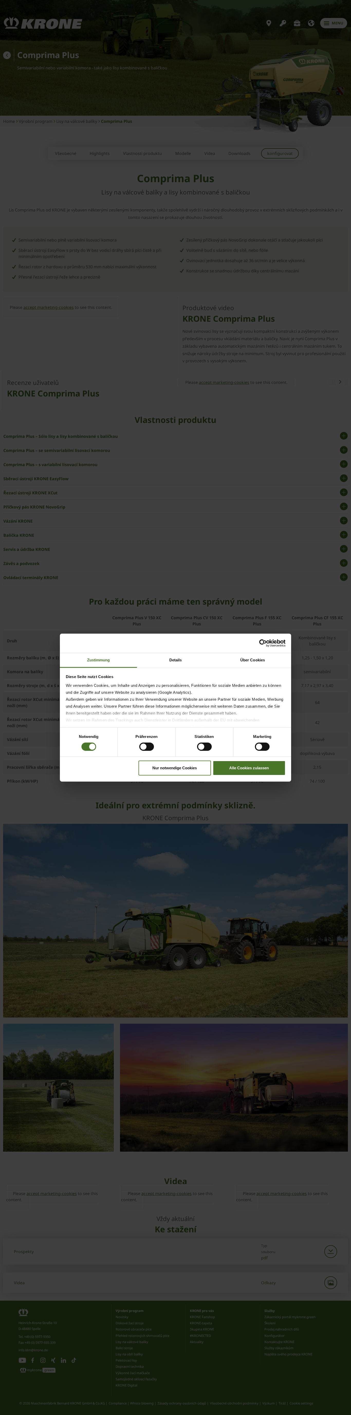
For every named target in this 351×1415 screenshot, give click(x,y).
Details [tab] (175, 660)
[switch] (146, 747)
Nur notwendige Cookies (174, 768)
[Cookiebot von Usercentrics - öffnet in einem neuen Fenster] (263, 643)
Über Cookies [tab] (252, 660)
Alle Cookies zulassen (249, 768)
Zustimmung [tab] (98, 660)
